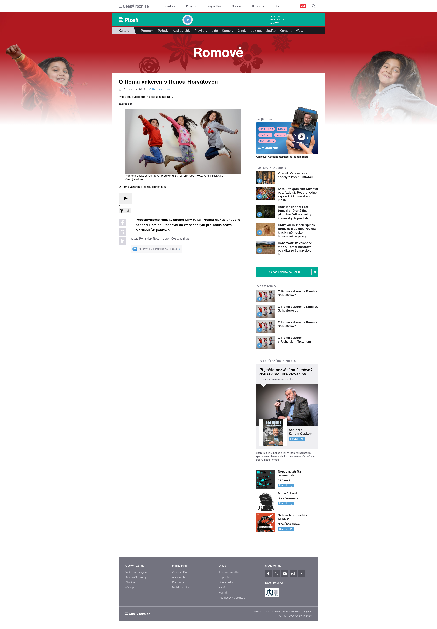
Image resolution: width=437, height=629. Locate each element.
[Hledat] (313, 6)
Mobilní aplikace (182, 587)
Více (301, 30)
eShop (129, 587)
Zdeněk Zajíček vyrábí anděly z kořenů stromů (295, 175)
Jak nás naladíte (263, 30)
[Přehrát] (125, 198)
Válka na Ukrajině (136, 572)
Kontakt (286, 30)
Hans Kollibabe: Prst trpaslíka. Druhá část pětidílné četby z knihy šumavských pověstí (294, 212)
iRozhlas (170, 6)
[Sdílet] (128, 210)
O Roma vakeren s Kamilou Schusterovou (298, 293)
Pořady (163, 30)
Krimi (280, 129)
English (307, 611)
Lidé (214, 30)
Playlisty (201, 30)
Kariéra (222, 587)
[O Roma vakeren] (218, 53)
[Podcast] (122, 210)
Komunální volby (135, 577)
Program (191, 6)
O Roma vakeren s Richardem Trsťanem (294, 339)
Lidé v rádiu (225, 582)
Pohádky (264, 135)
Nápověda (224, 577)
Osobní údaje (272, 611)
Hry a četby (265, 129)
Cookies (256, 611)
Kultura (124, 30)
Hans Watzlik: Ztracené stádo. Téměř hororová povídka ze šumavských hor (295, 248)
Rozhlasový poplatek (231, 597)
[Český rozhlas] (134, 6)
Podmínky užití (291, 611)
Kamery (274, 23)
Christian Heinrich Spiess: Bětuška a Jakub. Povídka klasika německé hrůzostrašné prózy (297, 230)
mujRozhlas (214, 6)
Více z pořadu (267, 286)
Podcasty (178, 582)
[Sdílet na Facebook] (122, 222)
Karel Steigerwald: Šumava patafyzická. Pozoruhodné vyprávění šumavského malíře (298, 194)
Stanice (236, 6)
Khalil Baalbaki (213, 175)
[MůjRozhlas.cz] (125, 104)
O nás (242, 30)
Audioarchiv (277, 20)
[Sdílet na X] (122, 232)
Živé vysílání (265, 141)
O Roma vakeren (160, 89)
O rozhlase (258, 6)
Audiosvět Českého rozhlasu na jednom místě (282, 156)
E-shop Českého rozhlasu (276, 361)
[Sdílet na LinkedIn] (122, 241)
